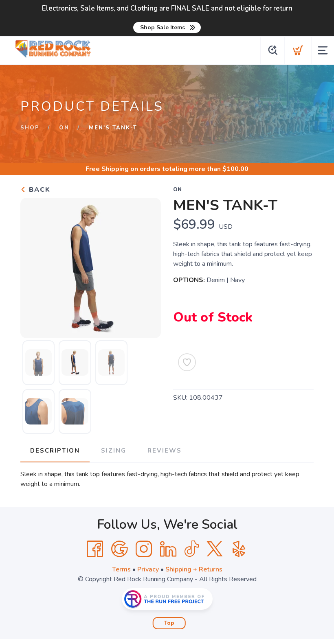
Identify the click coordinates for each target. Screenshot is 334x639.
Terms (121, 569)
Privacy (148, 569)
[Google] (119, 549)
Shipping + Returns (193, 569)
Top (169, 623)
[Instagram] (144, 549)
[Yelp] (239, 549)
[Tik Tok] (191, 549)
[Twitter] (214, 549)
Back (38, 189)
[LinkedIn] (168, 549)
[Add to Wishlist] (187, 362)
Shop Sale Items (162, 27)
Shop (30, 127)
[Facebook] (95, 549)
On (64, 127)
